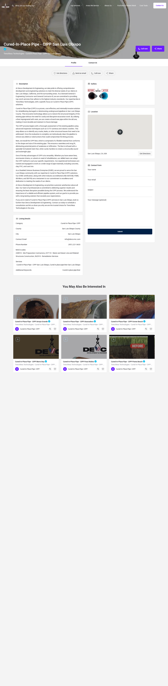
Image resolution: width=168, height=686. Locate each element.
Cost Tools (144, 6)
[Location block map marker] (119, 132)
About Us (108, 6)
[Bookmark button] (55, 329)
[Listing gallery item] (98, 94)
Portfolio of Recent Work (126, 6)
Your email (92, 180)
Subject (90, 190)
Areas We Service (92, 6)
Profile (73, 63)
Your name (92, 170)
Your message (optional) (97, 200)
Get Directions (145, 154)
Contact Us (160, 5)
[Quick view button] (50, 329)
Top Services (75, 6)
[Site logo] (6, 5)
